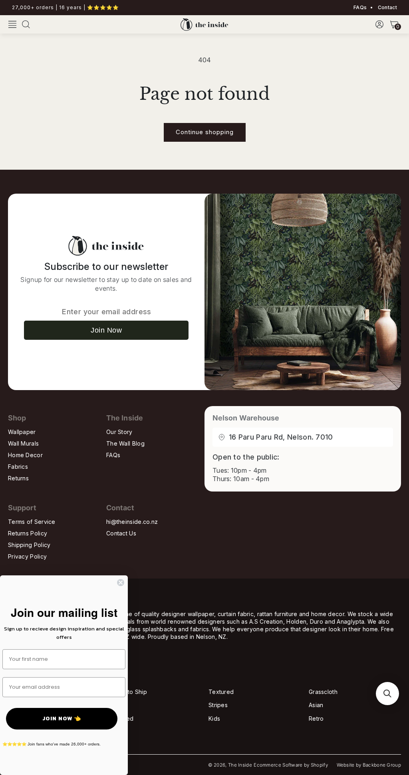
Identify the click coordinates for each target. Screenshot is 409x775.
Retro (316, 718)
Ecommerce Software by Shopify (291, 765)
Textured (221, 691)
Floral (115, 705)
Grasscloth (323, 691)
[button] (12, 24)
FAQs (360, 7)
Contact (387, 7)
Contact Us (121, 533)
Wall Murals (23, 443)
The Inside (240, 765)
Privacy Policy (27, 556)
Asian (316, 705)
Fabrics (18, 466)
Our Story (119, 431)
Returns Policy (27, 533)
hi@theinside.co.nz (132, 521)
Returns (18, 478)
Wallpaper (22, 431)
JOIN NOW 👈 (61, 718)
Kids (214, 718)
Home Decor (25, 455)
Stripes (218, 705)
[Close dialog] (121, 583)
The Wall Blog (125, 443)
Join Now (106, 330)
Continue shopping (205, 132)
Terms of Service (32, 521)
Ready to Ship (127, 691)
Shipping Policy (29, 544)
